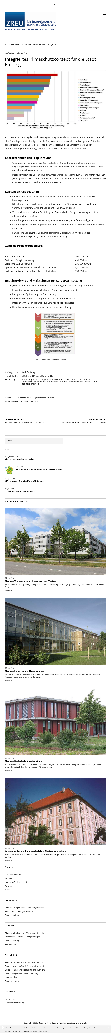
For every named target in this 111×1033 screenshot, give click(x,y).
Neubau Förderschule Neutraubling (24, 670)
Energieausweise (12, 981)
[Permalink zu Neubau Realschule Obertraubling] (55, 721)
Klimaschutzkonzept (29, 401)
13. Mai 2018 (9, 578)
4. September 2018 (11, 457)
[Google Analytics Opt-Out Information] (2, 1028)
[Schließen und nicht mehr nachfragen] (108, 1027)
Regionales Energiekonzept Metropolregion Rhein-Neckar (24, 421)
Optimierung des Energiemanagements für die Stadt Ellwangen (84, 421)
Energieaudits (11, 977)
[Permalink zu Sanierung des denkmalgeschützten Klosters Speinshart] (55, 811)
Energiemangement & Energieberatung (21, 973)
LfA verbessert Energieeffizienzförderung (24, 481)
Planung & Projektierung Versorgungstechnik (24, 907)
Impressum (10, 999)
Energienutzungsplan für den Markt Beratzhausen (38, 469)
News (7, 889)
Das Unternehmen (13, 874)
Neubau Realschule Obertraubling (23, 760)
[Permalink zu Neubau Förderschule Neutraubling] (55, 631)
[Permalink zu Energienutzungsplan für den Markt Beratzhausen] (9, 470)
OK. (31, 1031)
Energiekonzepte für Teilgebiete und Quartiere (25, 969)
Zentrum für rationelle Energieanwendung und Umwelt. (63, 1023)
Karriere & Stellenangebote (16, 882)
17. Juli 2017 (9, 489)
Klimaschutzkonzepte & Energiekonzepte (22, 936)
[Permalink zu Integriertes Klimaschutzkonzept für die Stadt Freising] (55, 129)
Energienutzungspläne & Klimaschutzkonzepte (25, 966)
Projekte (52, 44)
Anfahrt (8, 886)
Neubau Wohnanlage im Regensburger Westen (30, 580)
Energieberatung (12, 915)
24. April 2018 (19, 467)
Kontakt (8, 878)
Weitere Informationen (41, 1031)
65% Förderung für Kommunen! (20, 491)
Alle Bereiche (10, 944)
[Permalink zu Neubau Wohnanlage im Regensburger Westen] (55, 541)
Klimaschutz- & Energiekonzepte (25, 44)
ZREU (10, 590)
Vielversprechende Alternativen (20, 459)
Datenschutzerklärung (14, 1002)
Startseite (56, 5)
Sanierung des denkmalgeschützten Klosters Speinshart (35, 850)
